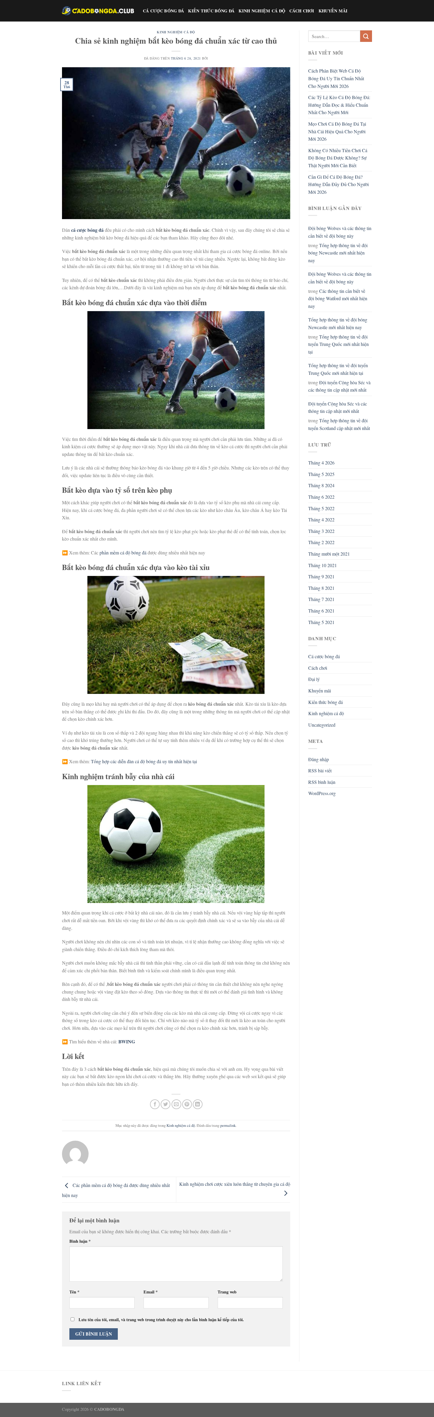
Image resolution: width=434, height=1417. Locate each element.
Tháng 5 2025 (321, 474)
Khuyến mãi (333, 11)
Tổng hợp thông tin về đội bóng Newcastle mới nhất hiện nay (338, 252)
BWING (126, 1041)
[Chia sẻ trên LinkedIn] (198, 1104)
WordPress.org (322, 793)
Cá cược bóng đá (163, 11)
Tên (74, 1292)
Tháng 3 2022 (321, 531)
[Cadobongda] (98, 10)
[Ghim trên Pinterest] (187, 1104)
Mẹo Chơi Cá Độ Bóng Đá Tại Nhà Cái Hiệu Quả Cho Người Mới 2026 (337, 131)
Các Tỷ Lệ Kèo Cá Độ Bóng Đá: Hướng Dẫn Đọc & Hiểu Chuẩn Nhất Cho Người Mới (339, 104)
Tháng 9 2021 (321, 576)
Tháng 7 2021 (321, 599)
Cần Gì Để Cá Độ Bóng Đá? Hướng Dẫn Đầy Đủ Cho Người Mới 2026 (338, 184)
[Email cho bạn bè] (176, 1104)
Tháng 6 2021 (321, 610)
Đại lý (314, 679)
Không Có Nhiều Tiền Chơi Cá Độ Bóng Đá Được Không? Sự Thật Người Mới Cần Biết (337, 157)
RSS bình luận (321, 782)
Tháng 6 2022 (321, 497)
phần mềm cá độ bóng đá (122, 552)
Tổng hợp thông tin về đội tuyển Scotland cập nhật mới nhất (339, 424)
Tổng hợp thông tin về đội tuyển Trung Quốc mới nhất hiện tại (338, 344)
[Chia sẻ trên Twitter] (165, 1104)
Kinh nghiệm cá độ (262, 11)
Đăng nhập (318, 759)
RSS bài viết (320, 770)
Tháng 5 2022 (321, 508)
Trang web (227, 1292)
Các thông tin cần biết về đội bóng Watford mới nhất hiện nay (337, 298)
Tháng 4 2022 (321, 519)
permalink (228, 1125)
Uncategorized (321, 725)
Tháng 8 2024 (321, 485)
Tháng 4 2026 (321, 462)
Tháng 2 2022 (321, 542)
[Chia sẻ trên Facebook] (155, 1104)
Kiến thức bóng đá (211, 11)
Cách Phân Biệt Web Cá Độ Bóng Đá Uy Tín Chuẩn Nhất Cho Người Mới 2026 (336, 78)
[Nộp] (366, 36)
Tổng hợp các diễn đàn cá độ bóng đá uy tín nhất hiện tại (144, 761)
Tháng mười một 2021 (329, 554)
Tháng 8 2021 (321, 588)
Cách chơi (301, 11)
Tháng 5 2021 (321, 622)
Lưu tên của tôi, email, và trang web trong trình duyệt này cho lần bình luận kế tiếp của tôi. (161, 1319)
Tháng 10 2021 (322, 565)
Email (150, 1292)
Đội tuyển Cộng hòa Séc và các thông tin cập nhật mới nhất (339, 386)
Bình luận (80, 1241)
